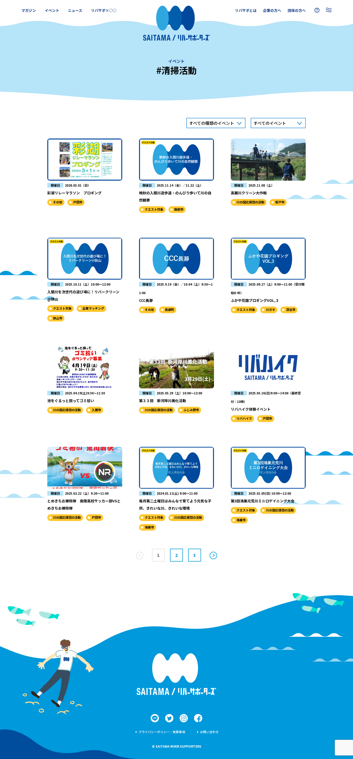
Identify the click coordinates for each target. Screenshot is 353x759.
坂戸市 (280, 202)
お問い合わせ (209, 732)
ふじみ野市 (191, 410)
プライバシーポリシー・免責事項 (162, 732)
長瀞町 (169, 309)
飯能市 (178, 209)
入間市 (96, 410)
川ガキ (270, 309)
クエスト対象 (154, 209)
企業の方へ (272, 10)
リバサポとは (246, 10)
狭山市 (57, 318)
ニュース (75, 10)
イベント (52, 10)
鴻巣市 (149, 527)
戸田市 (77, 202)
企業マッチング (93, 308)
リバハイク (244, 418)
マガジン (28, 10)
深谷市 (290, 309)
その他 (57, 202)
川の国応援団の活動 (250, 202)
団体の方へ (297, 10)
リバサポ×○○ (103, 10)
